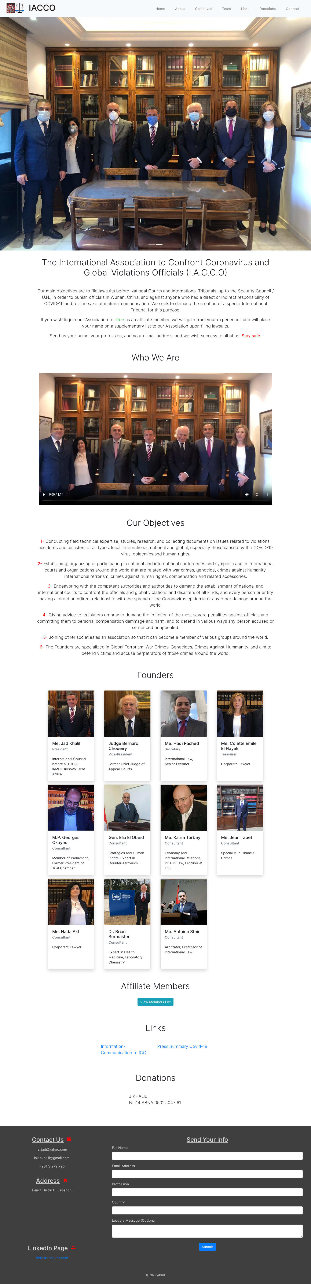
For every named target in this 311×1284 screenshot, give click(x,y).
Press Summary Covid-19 (182, 1046)
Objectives (203, 9)
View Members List (155, 1002)
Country (118, 1202)
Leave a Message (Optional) (134, 1220)
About (180, 9)
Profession (120, 1184)
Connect (292, 9)
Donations (267, 9)
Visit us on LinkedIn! (52, 1258)
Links (245, 9)
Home (160, 9)
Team (226, 9)
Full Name (120, 1148)
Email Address (123, 1166)
